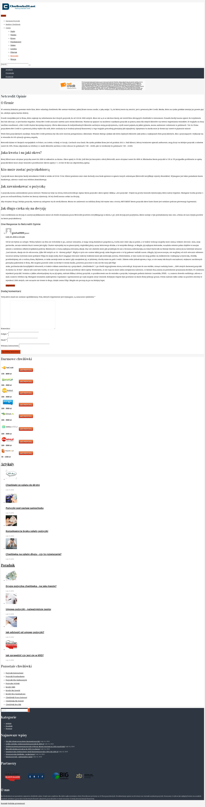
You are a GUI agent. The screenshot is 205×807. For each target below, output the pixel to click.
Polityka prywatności (16, 803)
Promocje (9, 77)
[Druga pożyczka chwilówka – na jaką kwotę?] (11, 580)
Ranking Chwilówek (13, 24)
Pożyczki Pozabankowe (15, 676)
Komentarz (5, 329)
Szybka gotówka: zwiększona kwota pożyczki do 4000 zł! (25, 744)
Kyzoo (12, 38)
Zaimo (13, 45)
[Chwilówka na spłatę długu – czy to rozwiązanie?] (11, 548)
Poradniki (10, 73)
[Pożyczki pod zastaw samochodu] (11, 502)
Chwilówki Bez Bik (13, 704)
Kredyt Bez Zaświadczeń (15, 694)
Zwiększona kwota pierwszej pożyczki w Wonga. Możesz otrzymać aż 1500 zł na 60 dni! (35, 746)
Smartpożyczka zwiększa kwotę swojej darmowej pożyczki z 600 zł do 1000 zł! (32, 752)
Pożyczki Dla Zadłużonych (16, 680)
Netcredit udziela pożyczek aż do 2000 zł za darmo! (23, 749)
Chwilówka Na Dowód (15, 701)
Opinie (8, 28)
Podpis (4, 334)
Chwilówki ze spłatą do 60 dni (23, 485)
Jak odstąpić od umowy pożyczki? (25, 632)
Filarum (13, 52)
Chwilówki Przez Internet (16, 697)
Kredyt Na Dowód (13, 690)
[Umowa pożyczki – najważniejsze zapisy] (11, 603)
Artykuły (9, 70)
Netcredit (14, 56)
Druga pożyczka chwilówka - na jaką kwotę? (31, 586)
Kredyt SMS (10, 687)
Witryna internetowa (10, 346)
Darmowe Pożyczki (13, 21)
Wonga (13, 59)
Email (4, 340)
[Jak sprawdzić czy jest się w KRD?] (11, 649)
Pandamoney (15, 42)
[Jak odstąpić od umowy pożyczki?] (11, 626)
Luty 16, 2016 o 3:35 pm (15, 237)
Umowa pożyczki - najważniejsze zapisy (28, 609)
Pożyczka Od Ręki (13, 683)
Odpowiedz (10, 285)
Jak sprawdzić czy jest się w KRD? (25, 655)
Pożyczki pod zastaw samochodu (25, 508)
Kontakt (4, 803)
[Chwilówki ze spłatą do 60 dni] (11, 479)
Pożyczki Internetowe (14, 673)
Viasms (13, 35)
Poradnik (8, 565)
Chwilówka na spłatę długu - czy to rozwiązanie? (33, 554)
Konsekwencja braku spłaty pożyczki (27, 531)
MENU (3, 16)
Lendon (13, 49)
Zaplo (12, 31)
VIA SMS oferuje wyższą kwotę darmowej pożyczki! (23, 741)
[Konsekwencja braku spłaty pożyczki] (11, 525)
